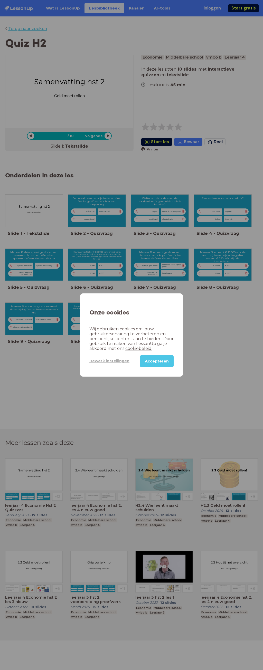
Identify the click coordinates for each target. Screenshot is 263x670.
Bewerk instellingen (109, 361)
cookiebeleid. (138, 348)
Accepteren (157, 361)
